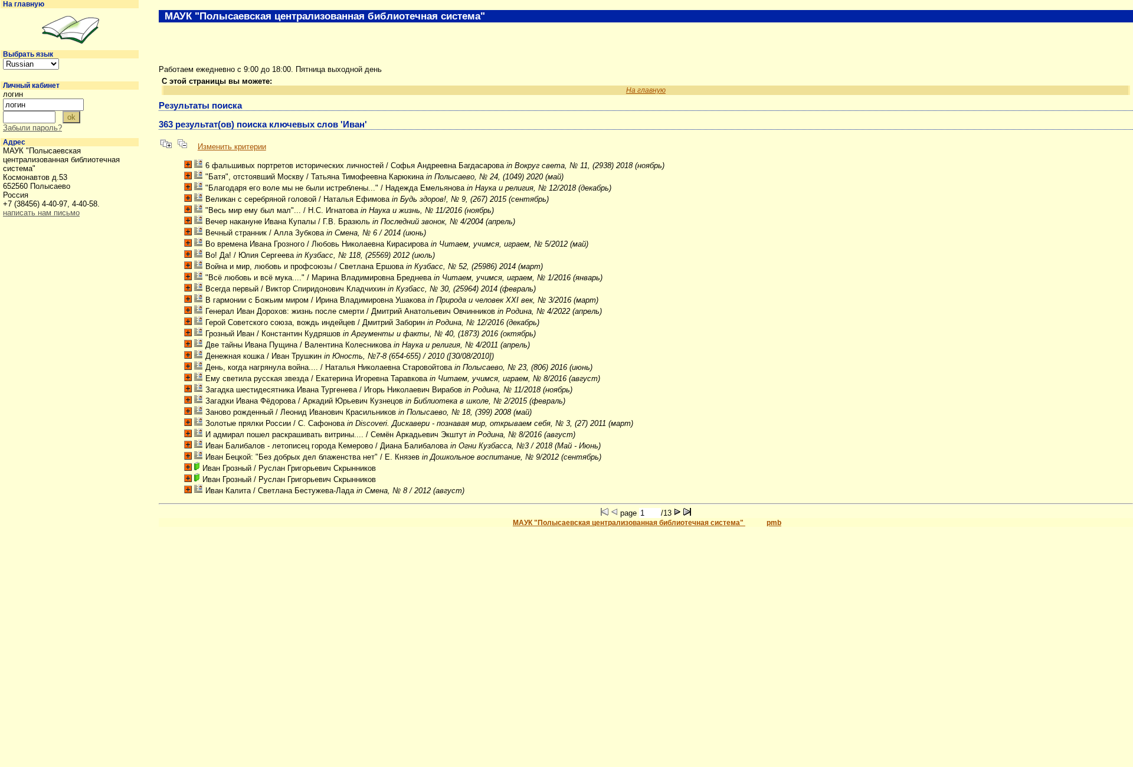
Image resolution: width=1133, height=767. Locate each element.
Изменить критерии (232, 146)
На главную (23, 4)
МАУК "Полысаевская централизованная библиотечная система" (629, 523)
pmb (774, 523)
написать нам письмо (41, 212)
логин (13, 94)
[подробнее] (188, 164)
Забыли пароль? (32, 127)
